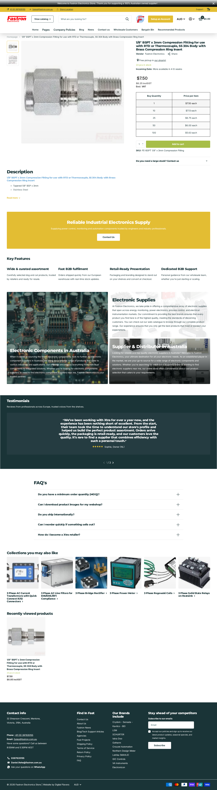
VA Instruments (120, 763)
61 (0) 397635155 (17, 9)
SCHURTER (118, 734)
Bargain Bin (148, 29)
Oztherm (116, 742)
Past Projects (83, 740)
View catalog (41, 19)
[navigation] (13, 47)
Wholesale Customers (126, 29)
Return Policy (83, 752)
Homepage (12, 37)
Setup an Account (160, 19)
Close (213, 3)
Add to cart (178, 144)
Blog (81, 29)
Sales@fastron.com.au (42, 9)
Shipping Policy (84, 744)
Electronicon (118, 767)
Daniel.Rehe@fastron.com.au (26, 762)
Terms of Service (85, 748)
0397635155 (17, 758)
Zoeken (127, 19)
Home (35, 29)
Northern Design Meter (124, 751)
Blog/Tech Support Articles (90, 731)
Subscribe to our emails (160, 718)
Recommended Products (171, 29)
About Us (81, 723)
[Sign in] (192, 19)
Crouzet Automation (122, 746)
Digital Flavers (62, 784)
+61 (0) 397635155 (24, 735)
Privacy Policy (84, 756)
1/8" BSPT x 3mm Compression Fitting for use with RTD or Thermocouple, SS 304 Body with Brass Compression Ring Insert (24, 664)
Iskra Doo (117, 738)
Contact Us (109, 237)
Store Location (66, 9)
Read (12, 198)
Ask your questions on (28, 767)
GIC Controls (118, 759)
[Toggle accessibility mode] (208, 9)
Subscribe (160, 745)
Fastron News (84, 727)
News (91, 29)
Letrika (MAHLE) (120, 755)
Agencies (81, 735)
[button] (143, 141)
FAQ (79, 760)
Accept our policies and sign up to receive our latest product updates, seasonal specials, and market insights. (172, 734)
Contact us (104, 29)
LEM (114, 730)
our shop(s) (160, 60)
